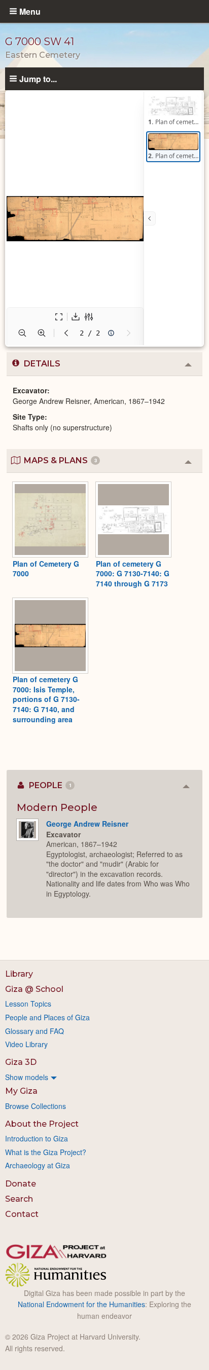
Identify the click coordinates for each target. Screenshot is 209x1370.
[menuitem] (104, 1077)
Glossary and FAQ (34, 1031)
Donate (20, 1184)
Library (19, 974)
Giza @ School (34, 989)
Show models (26, 1077)
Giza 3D (21, 1062)
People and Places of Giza (47, 1017)
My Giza (21, 1091)
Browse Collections (35, 1106)
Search (19, 1199)
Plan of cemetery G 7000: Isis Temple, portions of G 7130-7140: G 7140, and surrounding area (46, 699)
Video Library (26, 1044)
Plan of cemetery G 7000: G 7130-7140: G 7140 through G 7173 (132, 573)
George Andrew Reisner (87, 824)
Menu (30, 11)
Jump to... (38, 78)
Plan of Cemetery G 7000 (46, 569)
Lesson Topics (28, 1003)
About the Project (42, 1124)
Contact (22, 1214)
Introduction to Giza (36, 1138)
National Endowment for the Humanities (81, 1304)
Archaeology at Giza (37, 1165)
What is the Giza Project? (45, 1152)
